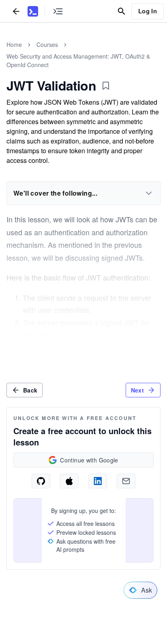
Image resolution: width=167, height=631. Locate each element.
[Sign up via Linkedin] (97, 481)
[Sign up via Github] (41, 481)
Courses (47, 44)
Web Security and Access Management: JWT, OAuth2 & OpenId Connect (78, 60)
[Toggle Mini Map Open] (58, 11)
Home (14, 44)
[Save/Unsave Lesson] (105, 85)
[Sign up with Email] (126, 481)
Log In (147, 10)
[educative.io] (33, 11)
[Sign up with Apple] (69, 481)
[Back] (16, 11)
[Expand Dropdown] (148, 193)
